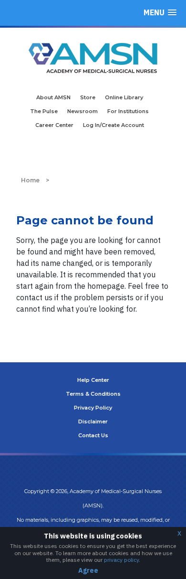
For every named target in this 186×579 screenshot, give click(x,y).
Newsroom (82, 111)
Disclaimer (93, 421)
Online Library (124, 97)
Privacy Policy (93, 407)
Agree (88, 570)
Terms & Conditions (93, 393)
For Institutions (128, 111)
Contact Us (93, 435)
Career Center (54, 125)
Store (87, 97)
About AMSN (53, 97)
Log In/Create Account (113, 125)
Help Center (93, 380)
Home (30, 180)
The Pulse (44, 111)
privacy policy (121, 559)
